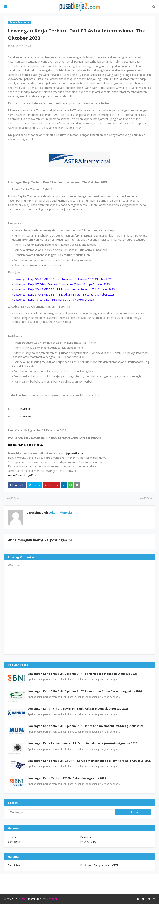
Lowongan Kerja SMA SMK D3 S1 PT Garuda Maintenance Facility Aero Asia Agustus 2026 (89, 761)
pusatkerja (75, 453)
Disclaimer (86, 837)
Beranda (13, 837)
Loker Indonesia (60, 512)
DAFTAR (25, 409)
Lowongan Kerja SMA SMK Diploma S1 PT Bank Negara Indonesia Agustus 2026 (82, 674)
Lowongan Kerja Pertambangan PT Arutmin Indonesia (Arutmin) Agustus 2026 (82, 743)
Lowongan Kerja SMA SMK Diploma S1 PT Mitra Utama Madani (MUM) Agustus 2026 (85, 726)
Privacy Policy (88, 842)
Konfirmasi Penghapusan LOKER (99, 865)
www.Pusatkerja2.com (23, 475)
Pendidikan (14, 865)
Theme (21, 899)
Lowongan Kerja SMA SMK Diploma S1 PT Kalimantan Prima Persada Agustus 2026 (85, 691)
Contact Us (14, 842)
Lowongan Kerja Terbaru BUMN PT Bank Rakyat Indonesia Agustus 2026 (78, 708)
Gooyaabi (51, 899)
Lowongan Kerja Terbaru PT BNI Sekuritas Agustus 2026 (67, 778)
